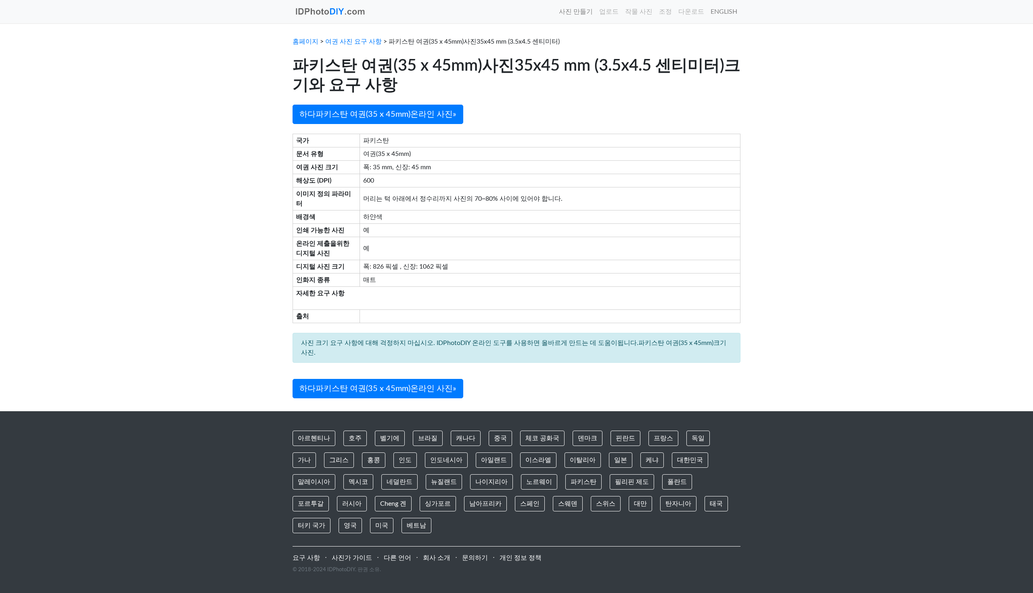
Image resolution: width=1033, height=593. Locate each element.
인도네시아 (446, 460)
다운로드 (691, 11)
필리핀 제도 (632, 482)
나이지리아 (491, 482)
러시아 (352, 503)
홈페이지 (305, 41)
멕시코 (358, 482)
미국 (381, 525)
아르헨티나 (314, 438)
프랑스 (663, 438)
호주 (355, 438)
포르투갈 (311, 503)
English (724, 11)
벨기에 (389, 438)
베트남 (416, 525)
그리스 (339, 460)
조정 (665, 11)
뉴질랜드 (444, 482)
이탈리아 (583, 460)
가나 (304, 460)
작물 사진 (638, 11)
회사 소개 (436, 558)
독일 (698, 438)
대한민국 (690, 460)
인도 (405, 460)
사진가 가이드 (352, 558)
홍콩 (373, 460)
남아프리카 (485, 503)
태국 (716, 503)
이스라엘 (538, 460)
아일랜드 (494, 460)
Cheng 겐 (393, 503)
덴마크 (587, 438)
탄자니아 (678, 503)
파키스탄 (583, 482)
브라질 (427, 438)
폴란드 (677, 482)
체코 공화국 (542, 438)
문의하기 (475, 558)
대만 (640, 503)
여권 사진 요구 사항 (353, 41)
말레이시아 (314, 482)
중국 (500, 438)
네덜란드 (399, 482)
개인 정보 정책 (521, 558)
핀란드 (625, 438)
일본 (620, 460)
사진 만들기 (576, 11)
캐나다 (465, 438)
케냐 (652, 460)
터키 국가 (311, 525)
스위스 (605, 503)
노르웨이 (539, 482)
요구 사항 (306, 558)
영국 (350, 525)
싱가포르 (438, 503)
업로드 (609, 11)
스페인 (530, 503)
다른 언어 (397, 558)
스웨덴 (567, 503)
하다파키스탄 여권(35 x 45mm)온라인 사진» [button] (377, 114)
